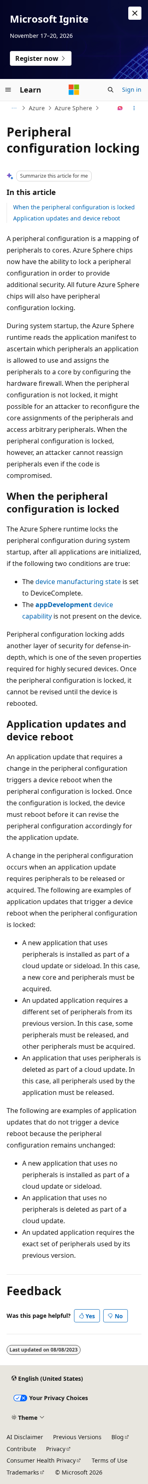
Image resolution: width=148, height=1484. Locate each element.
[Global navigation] (8, 89)
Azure (37, 108)
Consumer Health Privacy (41, 1460)
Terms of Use (109, 1460)
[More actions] (134, 108)
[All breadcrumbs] (14, 108)
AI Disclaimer (25, 1437)
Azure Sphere (73, 108)
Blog (117, 1437)
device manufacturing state (78, 581)
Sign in (131, 89)
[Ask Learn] (120, 108)
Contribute (21, 1449)
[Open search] (110, 89)
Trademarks (23, 1472)
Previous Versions (77, 1437)
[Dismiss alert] (134, 13)
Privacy (55, 1449)
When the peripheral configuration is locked (74, 207)
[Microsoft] (74, 89)
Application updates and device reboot (66, 218)
